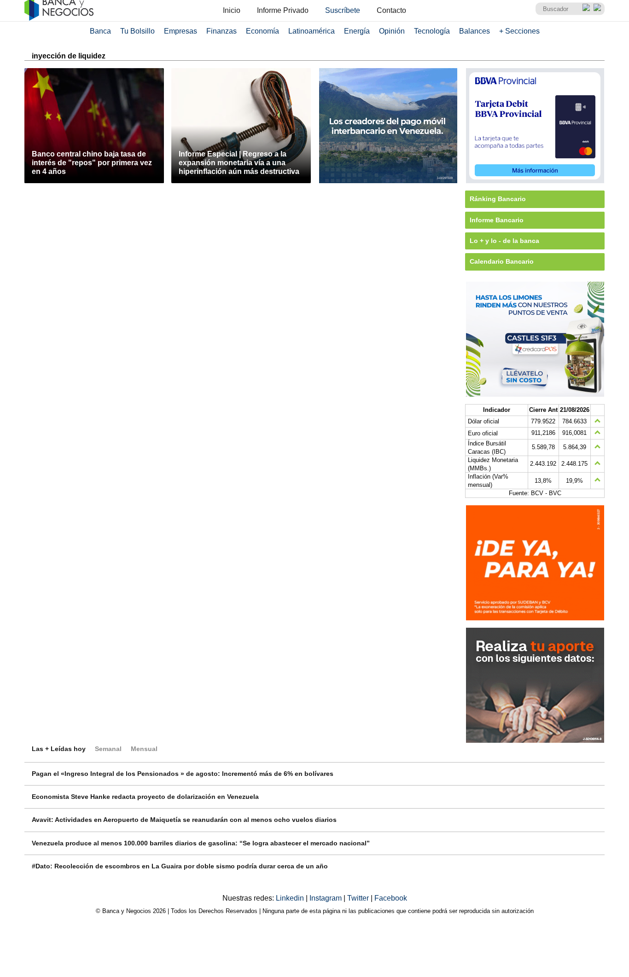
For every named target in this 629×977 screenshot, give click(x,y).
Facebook (390, 898)
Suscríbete (342, 10)
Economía (262, 31)
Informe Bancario (497, 220)
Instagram (326, 898)
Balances (474, 31)
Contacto (391, 10)
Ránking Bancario (498, 198)
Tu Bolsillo (137, 31)
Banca (100, 31)
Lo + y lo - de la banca (504, 240)
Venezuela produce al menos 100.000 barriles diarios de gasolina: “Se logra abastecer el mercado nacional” (201, 843)
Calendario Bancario (502, 261)
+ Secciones (519, 31)
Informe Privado (283, 10)
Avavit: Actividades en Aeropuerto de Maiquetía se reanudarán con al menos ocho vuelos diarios (184, 819)
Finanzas (221, 31)
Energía (357, 31)
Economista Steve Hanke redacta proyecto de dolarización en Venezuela (145, 796)
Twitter (359, 898)
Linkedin (291, 898)
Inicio (231, 10)
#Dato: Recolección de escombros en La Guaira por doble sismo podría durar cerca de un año (180, 866)
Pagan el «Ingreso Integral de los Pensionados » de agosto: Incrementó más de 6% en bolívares (182, 773)
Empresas (180, 31)
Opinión (392, 31)
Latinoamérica (311, 31)
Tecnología (432, 31)
